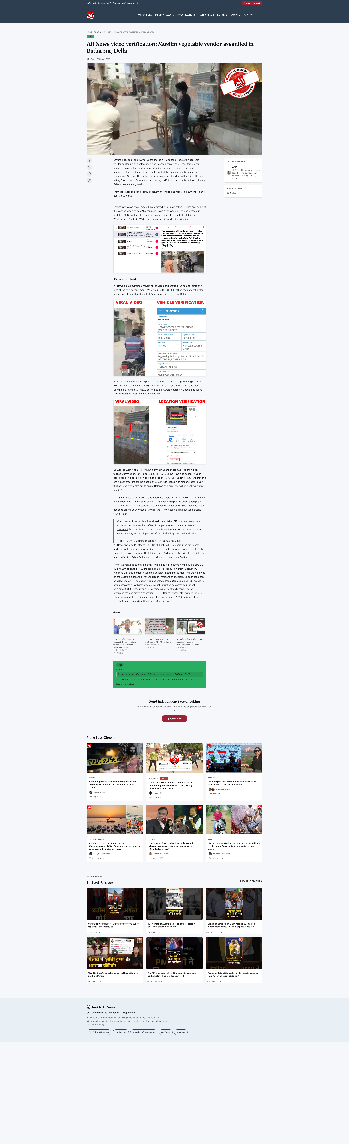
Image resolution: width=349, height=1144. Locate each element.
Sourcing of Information (144, 1032)
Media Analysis (164, 14)
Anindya (219, 789)
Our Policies (120, 1032)
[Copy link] (89, 180)
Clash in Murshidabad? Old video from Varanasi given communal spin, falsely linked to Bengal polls (171, 785)
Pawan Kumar (99, 792)
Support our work (252, 3)
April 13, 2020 (173, 541)
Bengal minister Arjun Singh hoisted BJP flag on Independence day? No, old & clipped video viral (231, 925)
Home (89, 32)
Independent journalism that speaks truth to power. (112, 3)
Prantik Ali (158, 793)
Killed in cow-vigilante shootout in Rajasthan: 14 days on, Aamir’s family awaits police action (234, 846)
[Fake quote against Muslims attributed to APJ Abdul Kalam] (159, 626)
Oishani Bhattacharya (162, 854)
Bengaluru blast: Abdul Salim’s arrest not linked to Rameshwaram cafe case (189, 642)
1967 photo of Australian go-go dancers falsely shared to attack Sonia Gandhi (171, 925)
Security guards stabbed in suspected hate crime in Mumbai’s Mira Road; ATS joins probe (113, 784)
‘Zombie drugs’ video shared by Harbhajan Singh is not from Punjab (113, 974)
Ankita (227, 789)
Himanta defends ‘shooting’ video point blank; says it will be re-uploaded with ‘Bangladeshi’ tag (171, 846)
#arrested (122, 529)
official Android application (174, 219)
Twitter (142, 160)
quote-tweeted (178, 469)
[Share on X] (89, 167)
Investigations (186, 14)
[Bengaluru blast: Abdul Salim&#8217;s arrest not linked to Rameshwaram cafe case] (190, 626)
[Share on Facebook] (89, 160)
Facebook (127, 160)
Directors (181, 1032)
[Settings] (260, 14)
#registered (195, 521)
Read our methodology (126, 684)
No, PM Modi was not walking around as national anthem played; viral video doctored (172, 974)
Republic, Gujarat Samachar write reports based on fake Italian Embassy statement (233, 974)
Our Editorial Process (99, 1032)
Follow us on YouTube (250, 880)
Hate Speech (206, 14)
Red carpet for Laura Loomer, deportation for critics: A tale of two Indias (232, 783)
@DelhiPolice (162, 533)
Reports (222, 14)
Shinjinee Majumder (102, 854)
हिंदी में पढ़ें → (231, 193)
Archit (93, 59)
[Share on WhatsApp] (89, 174)
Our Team (165, 1032)
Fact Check (100, 32)
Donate (235, 14)
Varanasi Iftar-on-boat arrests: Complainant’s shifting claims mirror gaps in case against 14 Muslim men (114, 846)
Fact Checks (144, 14)
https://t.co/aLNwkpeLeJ (183, 533)
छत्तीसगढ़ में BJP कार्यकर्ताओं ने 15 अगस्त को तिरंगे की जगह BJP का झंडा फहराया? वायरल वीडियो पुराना (113, 925)
